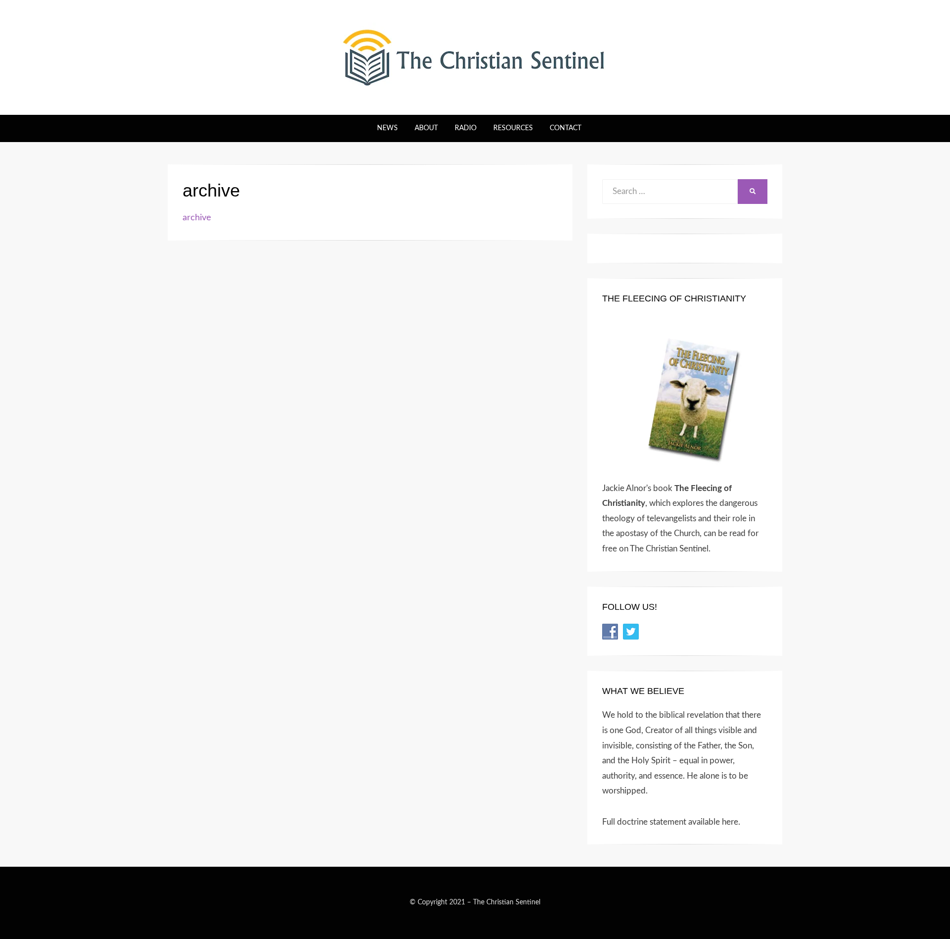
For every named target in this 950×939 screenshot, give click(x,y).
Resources (513, 128)
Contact (565, 128)
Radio (465, 128)
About (426, 128)
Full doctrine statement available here (670, 822)
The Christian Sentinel (506, 902)
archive (197, 217)
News (387, 128)
